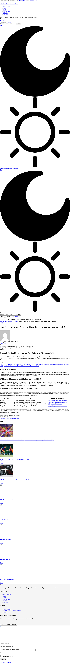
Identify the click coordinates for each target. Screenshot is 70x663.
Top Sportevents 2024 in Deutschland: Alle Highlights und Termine (16, 459)
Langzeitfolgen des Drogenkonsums (57, 406)
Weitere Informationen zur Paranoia (57, 402)
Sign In (16, 316)
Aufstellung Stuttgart (5, 559)
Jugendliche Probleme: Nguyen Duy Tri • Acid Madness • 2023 (17, 364)
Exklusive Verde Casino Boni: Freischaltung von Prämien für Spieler (16, 479)
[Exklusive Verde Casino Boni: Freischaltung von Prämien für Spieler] (6, 476)
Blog (1, 322)
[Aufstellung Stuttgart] (6, 556)
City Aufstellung (4, 519)
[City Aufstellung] (6, 516)
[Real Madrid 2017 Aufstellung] (6, 576)
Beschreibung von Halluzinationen (57, 400)
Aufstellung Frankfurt (5, 539)
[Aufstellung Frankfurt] (6, 536)
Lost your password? (5, 662)
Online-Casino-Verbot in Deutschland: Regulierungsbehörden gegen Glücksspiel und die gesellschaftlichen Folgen (27, 440)
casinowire (3, 343)
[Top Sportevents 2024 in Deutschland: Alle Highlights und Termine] (6, 456)
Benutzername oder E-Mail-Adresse (9, 649)
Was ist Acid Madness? (40, 364)
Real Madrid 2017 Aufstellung (7, 579)
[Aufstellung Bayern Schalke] (6, 496)
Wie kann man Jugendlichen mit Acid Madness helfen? (24, 366)
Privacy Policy (23, 0)
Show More (10, 22)
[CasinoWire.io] (9, 4)
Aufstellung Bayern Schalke (6, 499)
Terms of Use (33, 0)
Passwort (2, 653)
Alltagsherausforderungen (55, 404)
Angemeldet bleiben (7, 656)
